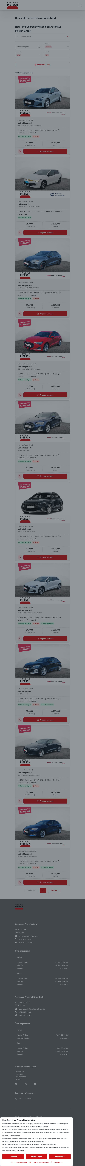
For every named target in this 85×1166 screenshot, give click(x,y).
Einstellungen (36, 1156)
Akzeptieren (59, 1156)
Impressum (58, 1162)
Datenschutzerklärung (41, 1162)
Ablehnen (13, 1156)
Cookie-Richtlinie (21, 1162)
